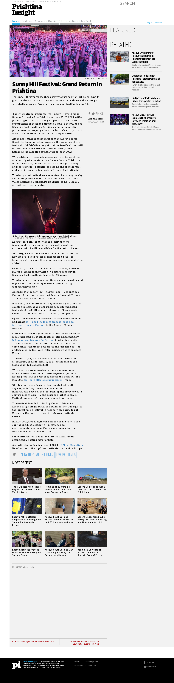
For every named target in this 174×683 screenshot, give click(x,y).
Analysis (40, 21)
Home (15, 1)
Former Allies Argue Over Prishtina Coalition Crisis (34, 642)
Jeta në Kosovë (31, 1)
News (15, 21)
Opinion (53, 21)
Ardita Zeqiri (95, 119)
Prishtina (60, 455)
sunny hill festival (30, 455)
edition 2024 (48, 455)
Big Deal (86, 21)
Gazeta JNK (57, 1)
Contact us (91, 665)
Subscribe (157, 23)
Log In (149, 23)
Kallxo (22, 1)
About (77, 662)
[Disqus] (59, 604)
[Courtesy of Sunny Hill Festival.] (58, 77)
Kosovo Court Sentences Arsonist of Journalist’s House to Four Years (84, 643)
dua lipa (72, 455)
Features (27, 21)
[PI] (16, 665)
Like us (150, 662)
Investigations (69, 21)
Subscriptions (92, 662)
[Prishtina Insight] (27, 9)
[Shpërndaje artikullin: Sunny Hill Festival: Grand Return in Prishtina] (89, 115)
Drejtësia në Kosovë (45, 1)
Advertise (78, 665)
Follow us (151, 667)
